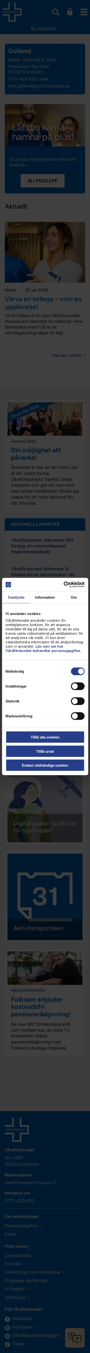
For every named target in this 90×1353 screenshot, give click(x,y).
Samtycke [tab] (16, 597)
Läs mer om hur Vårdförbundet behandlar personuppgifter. (43, 648)
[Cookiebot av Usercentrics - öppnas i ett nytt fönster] (64, 585)
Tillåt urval (45, 751)
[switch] (77, 686)
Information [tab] (45, 597)
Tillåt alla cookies (45, 737)
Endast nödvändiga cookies (45, 765)
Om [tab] (74, 597)
